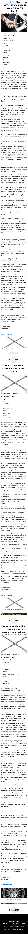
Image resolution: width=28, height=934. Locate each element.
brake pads (13, 75)
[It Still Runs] (14, 2)
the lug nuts (8, 740)
